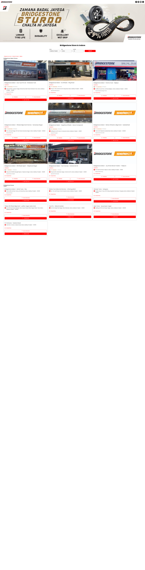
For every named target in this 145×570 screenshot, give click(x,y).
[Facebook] (136, 2)
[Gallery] (72, 23)
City (62, 49)
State (50, 49)
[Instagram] (138, 2)
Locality (74, 49)
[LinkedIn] (143, 2)
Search (90, 51)
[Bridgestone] (6, 2)
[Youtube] (141, 2)
